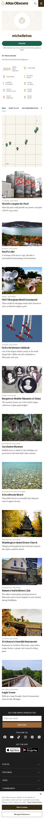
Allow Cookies (22, 807)
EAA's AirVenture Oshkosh (16, 347)
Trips (5, 780)
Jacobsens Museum (12, 446)
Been (4, 108)
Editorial (7, 772)
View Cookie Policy (34, 802)
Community (8, 788)
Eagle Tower (9, 692)
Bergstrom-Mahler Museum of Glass (21, 398)
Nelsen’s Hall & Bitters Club (16, 590)
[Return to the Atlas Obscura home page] (15, 3)
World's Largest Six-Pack (15, 204)
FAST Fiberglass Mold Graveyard (19, 299)
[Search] (35, 3)
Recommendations (30, 108)
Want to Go (14, 108)
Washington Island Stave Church (19, 542)
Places (6, 764)
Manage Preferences (22, 814)
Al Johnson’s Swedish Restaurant (19, 641)
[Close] (40, 794)
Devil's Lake (8, 251)
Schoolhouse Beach (12, 494)
